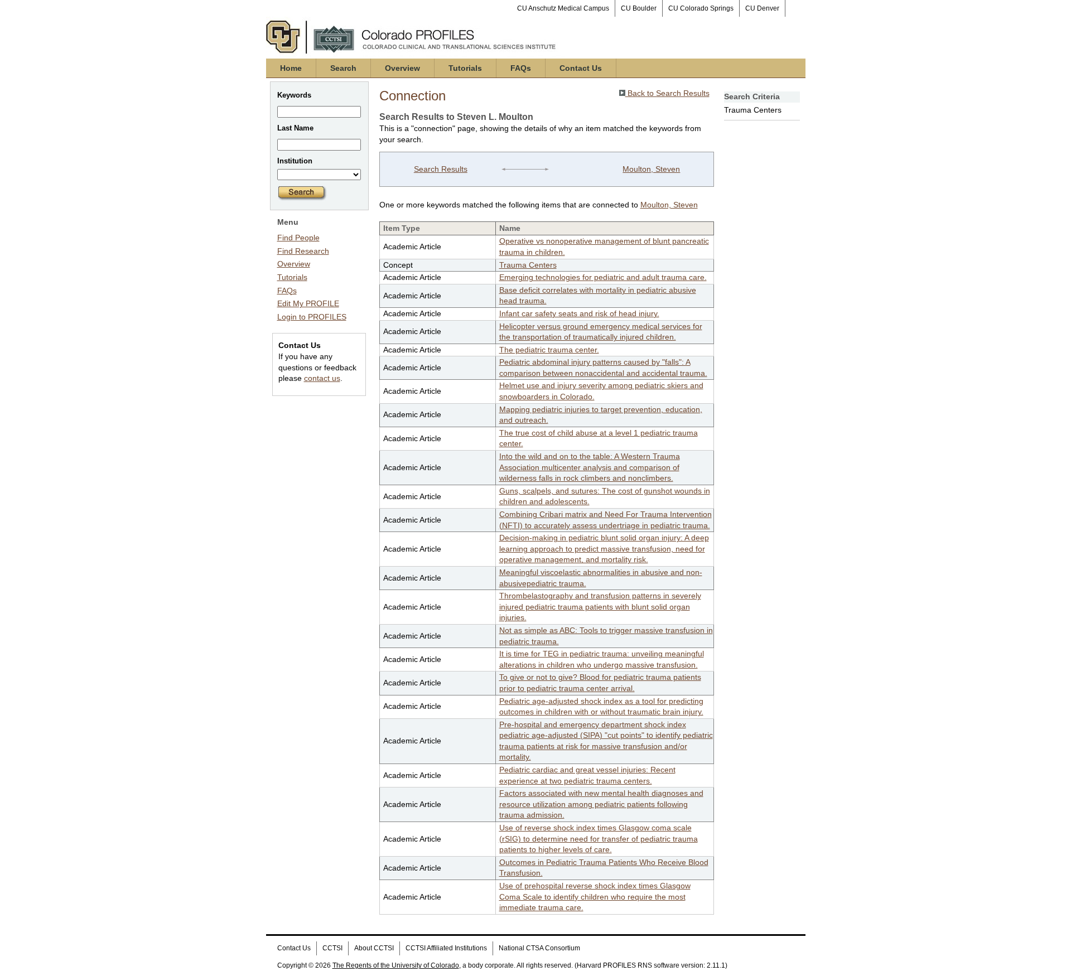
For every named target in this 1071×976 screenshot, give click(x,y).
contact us (322, 378)
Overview (402, 68)
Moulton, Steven (651, 169)
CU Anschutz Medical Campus (563, 8)
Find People (298, 237)
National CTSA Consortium (539, 948)
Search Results (440, 169)
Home (291, 68)
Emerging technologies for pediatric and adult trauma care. (603, 277)
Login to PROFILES (311, 316)
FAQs (520, 68)
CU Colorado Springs (701, 8)
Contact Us (580, 68)
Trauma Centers (528, 264)
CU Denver (762, 8)
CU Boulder (639, 8)
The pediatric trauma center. (549, 349)
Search (343, 68)
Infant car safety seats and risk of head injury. (579, 313)
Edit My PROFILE (308, 303)
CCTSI (332, 948)
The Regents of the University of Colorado (395, 965)
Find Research (303, 251)
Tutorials (465, 68)
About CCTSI (374, 948)
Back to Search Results (667, 93)
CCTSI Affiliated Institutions (446, 948)
